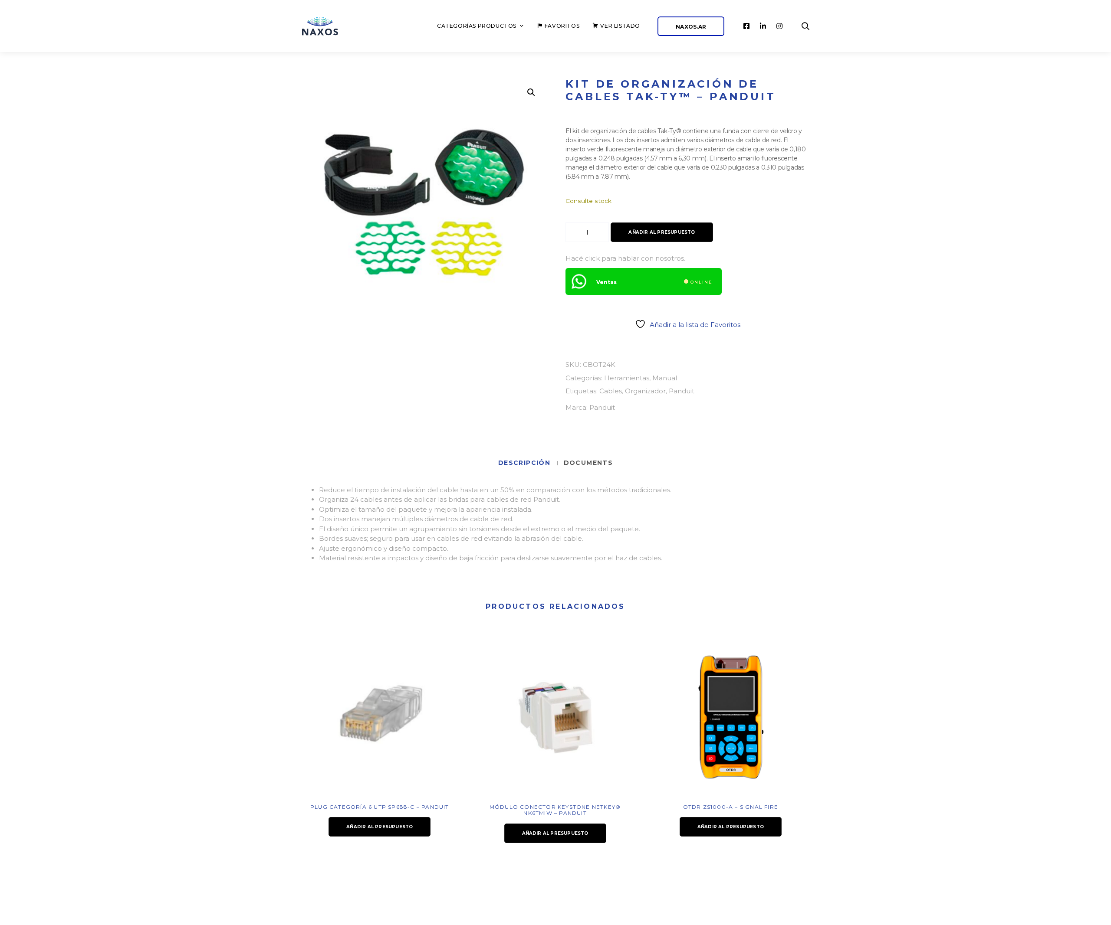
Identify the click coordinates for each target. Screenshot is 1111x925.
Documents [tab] (588, 463)
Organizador (645, 391)
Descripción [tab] (525, 463)
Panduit (681, 391)
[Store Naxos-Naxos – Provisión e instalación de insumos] (330, 26)
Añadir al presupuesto (661, 232)
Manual (664, 378)
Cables (610, 391)
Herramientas (626, 378)
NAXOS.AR (691, 26)
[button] (531, 92)
